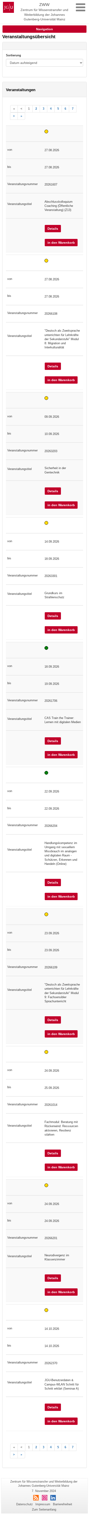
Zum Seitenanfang (44, 1509)
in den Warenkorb (61, 242)
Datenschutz (24, 1504)
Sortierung (13, 55)
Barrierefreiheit (62, 1504)
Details (52, 228)
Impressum (42, 1504)
